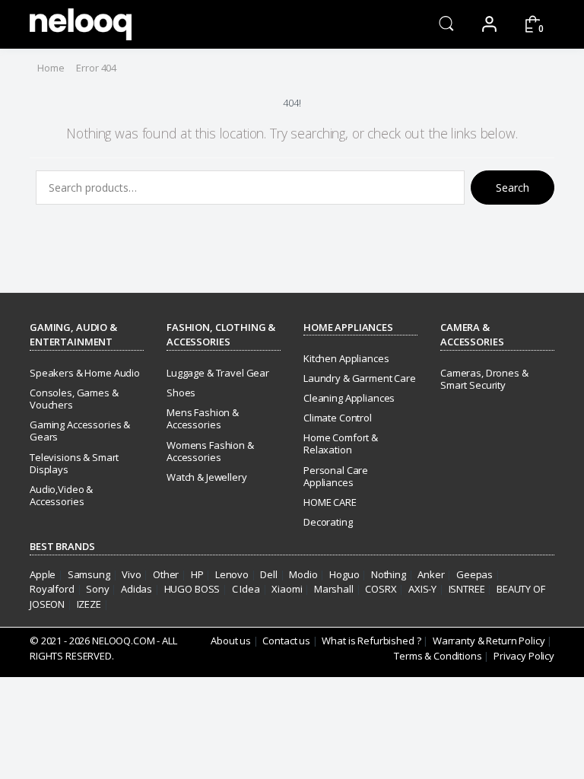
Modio (303, 574)
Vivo (131, 574)
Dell (268, 574)
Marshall (334, 589)
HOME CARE (330, 502)
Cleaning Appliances (349, 398)
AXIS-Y (422, 589)
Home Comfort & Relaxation (340, 443)
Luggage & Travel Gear (218, 373)
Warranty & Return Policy (489, 640)
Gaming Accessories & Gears (80, 431)
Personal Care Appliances (335, 476)
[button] (446, 23)
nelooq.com (123, 640)
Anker (430, 574)
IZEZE (89, 604)
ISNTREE (467, 589)
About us (231, 640)
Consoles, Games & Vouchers (74, 399)
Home (50, 68)
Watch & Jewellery (207, 477)
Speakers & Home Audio (85, 373)
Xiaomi (286, 589)
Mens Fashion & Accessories (203, 418)
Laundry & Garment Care (359, 378)
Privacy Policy (524, 656)
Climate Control (337, 417)
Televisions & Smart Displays (74, 463)
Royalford (52, 589)
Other (166, 574)
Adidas (136, 589)
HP (197, 574)
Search (512, 187)
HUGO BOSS (192, 589)
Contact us (286, 640)
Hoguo (344, 574)
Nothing (388, 574)
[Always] (81, 24)
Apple (43, 574)
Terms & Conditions (437, 656)
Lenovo (232, 574)
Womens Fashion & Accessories (210, 451)
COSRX (380, 589)
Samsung (89, 574)
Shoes (181, 392)
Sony (97, 589)
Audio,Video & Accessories (61, 495)
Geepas (474, 574)
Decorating (328, 522)
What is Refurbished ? (371, 640)
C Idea (246, 589)
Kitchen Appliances (346, 358)
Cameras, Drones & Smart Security (484, 379)
